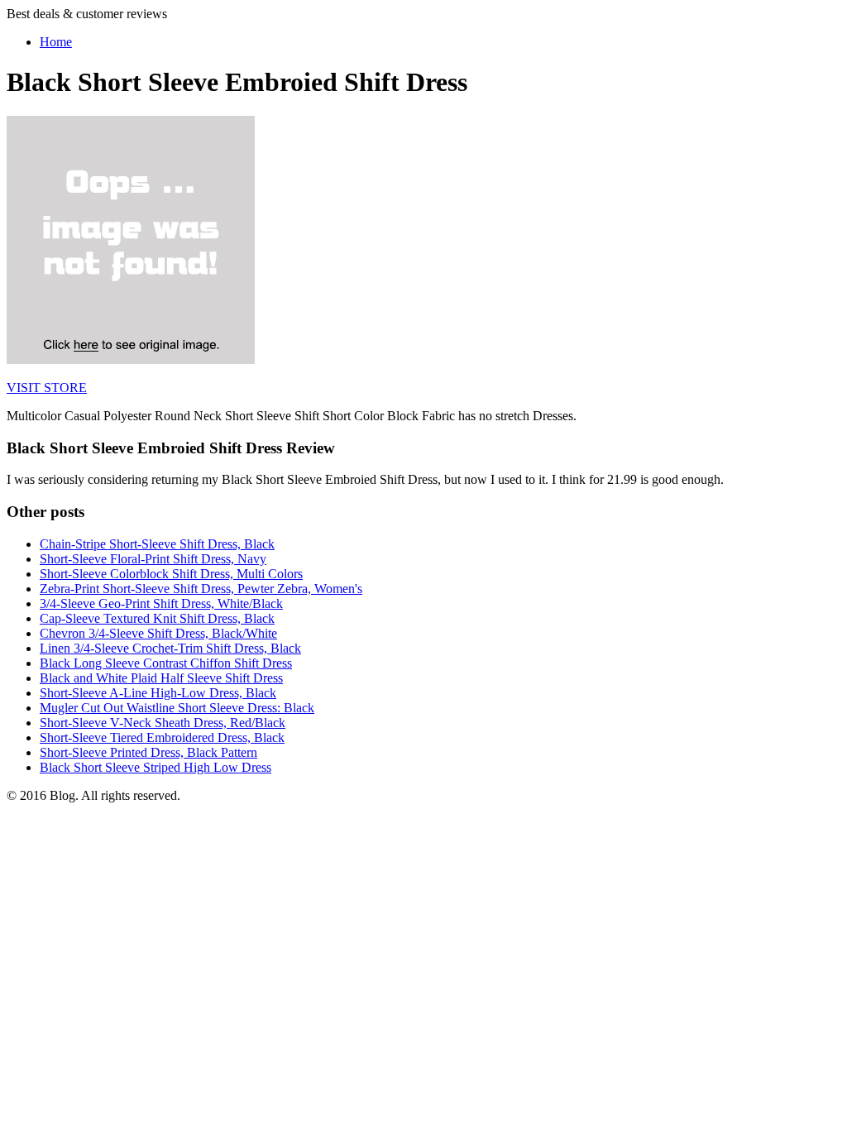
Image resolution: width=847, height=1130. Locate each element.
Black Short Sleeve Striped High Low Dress (155, 767)
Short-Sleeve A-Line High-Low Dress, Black (158, 693)
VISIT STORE (47, 388)
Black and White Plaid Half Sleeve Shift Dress (161, 678)
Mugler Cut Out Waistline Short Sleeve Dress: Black (177, 708)
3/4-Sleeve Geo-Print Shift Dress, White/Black (161, 603)
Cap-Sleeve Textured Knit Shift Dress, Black (157, 618)
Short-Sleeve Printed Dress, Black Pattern (148, 752)
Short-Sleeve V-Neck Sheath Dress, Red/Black (162, 723)
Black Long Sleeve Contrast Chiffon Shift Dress (166, 663)
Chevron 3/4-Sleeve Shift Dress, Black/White (158, 633)
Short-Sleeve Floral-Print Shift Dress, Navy (153, 559)
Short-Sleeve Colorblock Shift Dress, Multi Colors (171, 574)
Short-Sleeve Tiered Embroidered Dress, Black (162, 737)
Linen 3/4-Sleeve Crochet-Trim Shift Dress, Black (170, 648)
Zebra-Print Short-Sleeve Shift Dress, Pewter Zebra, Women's (201, 589)
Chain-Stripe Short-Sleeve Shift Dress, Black (157, 544)
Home (56, 42)
